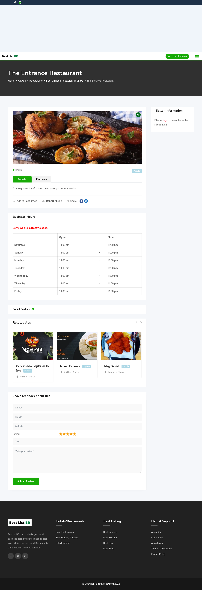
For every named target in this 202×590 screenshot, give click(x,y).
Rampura (112, 372)
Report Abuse (54, 201)
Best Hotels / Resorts (67, 537)
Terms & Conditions (161, 548)
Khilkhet (24, 376)
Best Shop (108, 548)
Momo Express (70, 366)
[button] (136, 322)
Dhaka (18, 169)
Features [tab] (41, 179)
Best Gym (108, 543)
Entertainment (63, 543)
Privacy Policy (158, 554)
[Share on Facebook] (81, 201)
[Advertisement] (101, 29)
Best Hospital (110, 537)
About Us (156, 532)
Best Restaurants (65, 532)
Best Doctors (110, 532)
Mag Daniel (111, 366)
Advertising (157, 543)
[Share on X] (86, 201)
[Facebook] (33, 309)
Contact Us (157, 537)
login (165, 120)
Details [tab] (22, 179)
